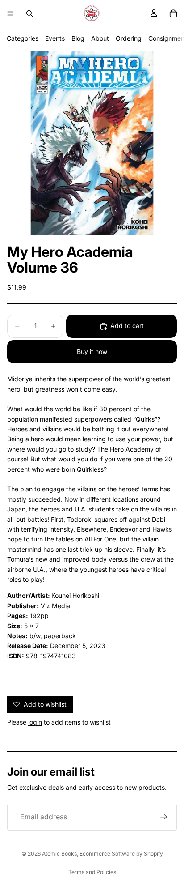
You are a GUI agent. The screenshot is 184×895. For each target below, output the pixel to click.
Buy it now (92, 351)
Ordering (129, 38)
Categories (22, 38)
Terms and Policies (92, 872)
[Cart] (173, 13)
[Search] (29, 13)
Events (55, 38)
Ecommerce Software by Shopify (121, 853)
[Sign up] (163, 817)
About (100, 38)
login (35, 722)
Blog (77, 38)
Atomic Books (59, 853)
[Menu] (10, 13)
